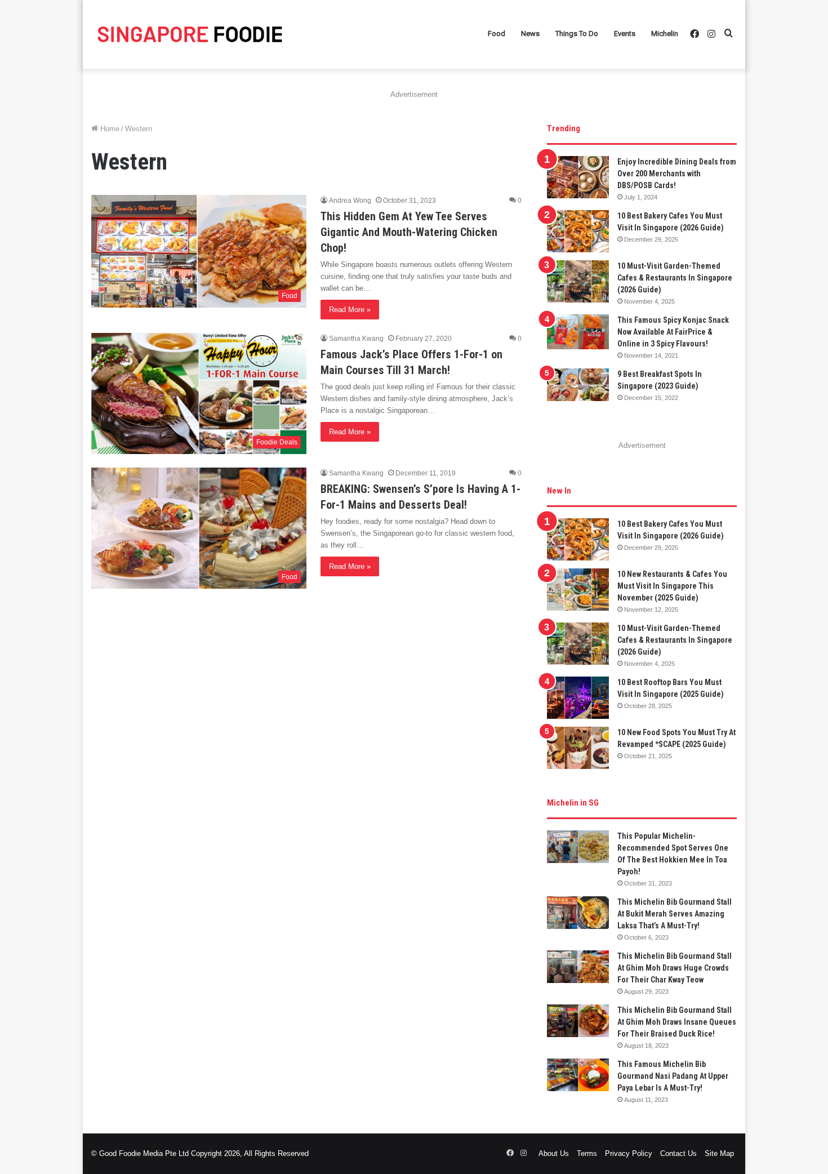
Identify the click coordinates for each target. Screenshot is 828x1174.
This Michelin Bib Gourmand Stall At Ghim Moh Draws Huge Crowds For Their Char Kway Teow (674, 967)
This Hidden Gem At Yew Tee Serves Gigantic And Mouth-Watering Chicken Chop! (408, 232)
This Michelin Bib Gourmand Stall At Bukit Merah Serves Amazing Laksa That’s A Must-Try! (674, 913)
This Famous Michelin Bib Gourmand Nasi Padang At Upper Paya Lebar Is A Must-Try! (672, 1076)
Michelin (664, 33)
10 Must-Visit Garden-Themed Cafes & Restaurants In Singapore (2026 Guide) (674, 277)
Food (496, 33)
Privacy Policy (628, 1153)
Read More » (350, 309)
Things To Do (576, 33)
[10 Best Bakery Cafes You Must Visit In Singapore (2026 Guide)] (578, 231)
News (530, 33)
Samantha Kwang (356, 339)
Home (108, 128)
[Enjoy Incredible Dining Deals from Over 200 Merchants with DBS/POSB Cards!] (578, 177)
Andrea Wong (350, 200)
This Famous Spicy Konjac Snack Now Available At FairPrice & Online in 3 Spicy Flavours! (673, 331)
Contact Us (678, 1153)
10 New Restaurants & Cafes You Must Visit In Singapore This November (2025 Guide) (672, 586)
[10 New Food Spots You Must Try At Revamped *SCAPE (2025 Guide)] (578, 748)
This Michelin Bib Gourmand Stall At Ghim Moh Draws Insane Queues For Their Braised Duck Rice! (676, 1022)
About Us (553, 1153)
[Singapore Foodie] (189, 34)
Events (624, 33)
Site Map (719, 1153)
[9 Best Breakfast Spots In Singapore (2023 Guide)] (578, 384)
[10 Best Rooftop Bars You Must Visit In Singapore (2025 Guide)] (578, 698)
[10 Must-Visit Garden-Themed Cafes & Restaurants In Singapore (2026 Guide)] (578, 281)
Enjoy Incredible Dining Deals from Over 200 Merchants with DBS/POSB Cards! (676, 173)
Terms (587, 1153)
